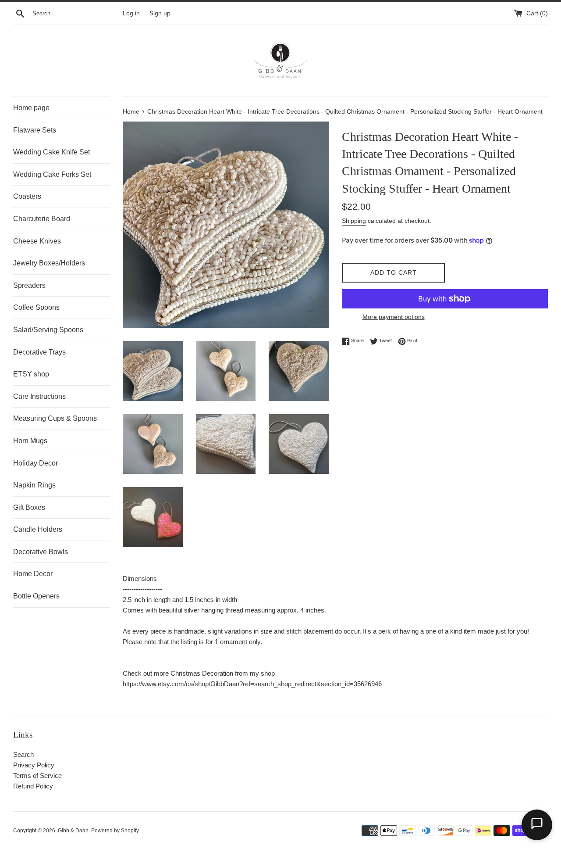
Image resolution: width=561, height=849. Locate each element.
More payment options (393, 316)
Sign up (159, 13)
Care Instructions (39, 396)
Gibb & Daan (73, 831)
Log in (131, 13)
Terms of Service (37, 775)
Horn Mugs (30, 440)
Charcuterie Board (41, 218)
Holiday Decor (35, 463)
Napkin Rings (34, 485)
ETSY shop (31, 374)
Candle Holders (37, 529)
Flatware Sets (34, 130)
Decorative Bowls (40, 551)
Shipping (354, 220)
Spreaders (29, 285)
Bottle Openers (36, 596)
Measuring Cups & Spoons (55, 418)
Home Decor (33, 573)
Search (23, 754)
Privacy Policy (33, 765)
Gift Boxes (29, 507)
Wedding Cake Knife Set (51, 152)
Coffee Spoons (36, 307)
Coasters (27, 196)
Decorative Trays (39, 352)
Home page (31, 107)
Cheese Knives (37, 241)
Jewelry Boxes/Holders (49, 263)
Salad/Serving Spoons (48, 329)
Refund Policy (33, 786)
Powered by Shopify (115, 831)
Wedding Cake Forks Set (52, 174)
